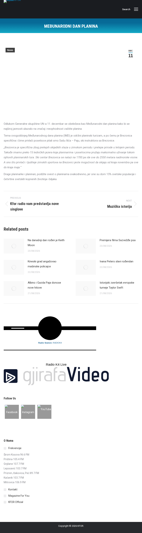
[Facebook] (12, 412)
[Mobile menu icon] (136, 9)
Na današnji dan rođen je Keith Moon (46, 243)
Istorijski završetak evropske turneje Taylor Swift (117, 285)
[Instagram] (28, 412)
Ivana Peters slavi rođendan (116, 261)
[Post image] (14, 246)
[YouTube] (44, 412)
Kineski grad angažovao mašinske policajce (42, 264)
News (10, 50)
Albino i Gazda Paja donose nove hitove (44, 285)
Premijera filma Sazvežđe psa (118, 240)
